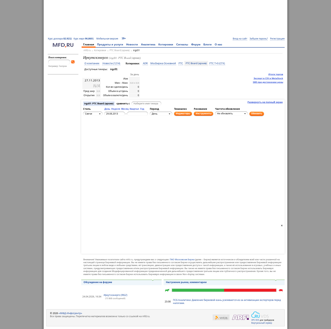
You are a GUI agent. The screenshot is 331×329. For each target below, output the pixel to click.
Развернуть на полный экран (265, 102)
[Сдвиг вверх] (95, 125)
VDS (257, 320)
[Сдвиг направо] (99, 129)
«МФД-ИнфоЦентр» (70, 313)
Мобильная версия (107, 38)
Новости (132, 44)
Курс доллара (60, 38)
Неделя (115, 109)
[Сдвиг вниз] (95, 133)
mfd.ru (87, 50)
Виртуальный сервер (261, 323)
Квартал (134, 109)
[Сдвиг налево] (91, 129)
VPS (253, 320)
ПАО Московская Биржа (182, 259)
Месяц (125, 109)
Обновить (256, 113)
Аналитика (148, 44)
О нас (218, 44)
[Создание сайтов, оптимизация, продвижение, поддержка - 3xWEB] (221, 317)
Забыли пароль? (259, 38)
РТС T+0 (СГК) (217, 63)
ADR (145, 63)
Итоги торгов (275, 74)
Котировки (165, 44)
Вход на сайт (240, 38)
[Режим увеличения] (86, 131)
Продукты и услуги (110, 44)
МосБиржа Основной (163, 63)
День (107, 109)
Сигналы (182, 44)
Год (142, 109)
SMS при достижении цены (268, 82)
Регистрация (277, 38)
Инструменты (203, 113)
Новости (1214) (111, 63)
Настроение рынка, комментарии (186, 282)
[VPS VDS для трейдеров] (260, 314)
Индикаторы (183, 113)
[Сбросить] (95, 129)
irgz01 (136, 50)
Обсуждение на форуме (98, 282)
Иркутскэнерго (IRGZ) (115, 295)
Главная (88, 44)
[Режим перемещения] (86, 127)
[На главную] (63, 46)
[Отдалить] (103, 131)
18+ (124, 38)
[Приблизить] (103, 127)
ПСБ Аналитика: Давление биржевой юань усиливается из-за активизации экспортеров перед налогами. (227, 301)
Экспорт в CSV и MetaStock (268, 78)
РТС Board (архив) (120, 50)
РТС (181, 63)
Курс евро (84, 38)
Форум (195, 44)
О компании (91, 63)
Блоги (207, 44)
